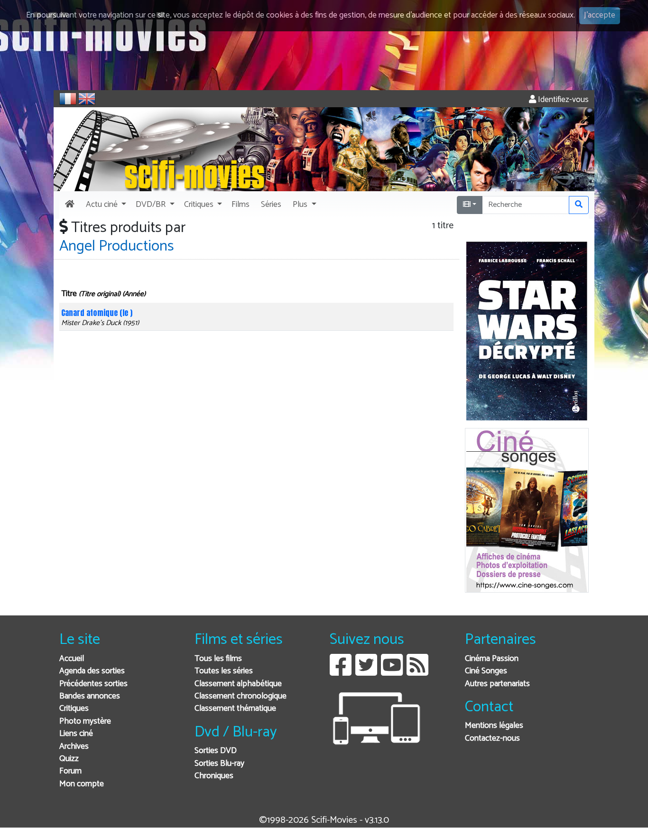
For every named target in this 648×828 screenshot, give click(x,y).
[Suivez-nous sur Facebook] (341, 672)
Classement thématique (235, 709)
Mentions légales (494, 726)
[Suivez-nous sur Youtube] (392, 672)
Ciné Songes (486, 671)
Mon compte (81, 784)
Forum (70, 771)
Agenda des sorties (92, 671)
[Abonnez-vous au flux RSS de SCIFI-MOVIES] (417, 672)
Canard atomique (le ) (96, 312)
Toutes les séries (223, 671)
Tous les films (218, 659)
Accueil (71, 659)
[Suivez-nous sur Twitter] (366, 672)
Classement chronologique (240, 696)
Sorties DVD (215, 751)
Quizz (69, 759)
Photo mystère (85, 721)
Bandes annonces (89, 696)
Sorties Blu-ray (219, 764)
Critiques (74, 709)
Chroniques (213, 776)
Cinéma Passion (491, 659)
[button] (105, 205)
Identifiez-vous (562, 100)
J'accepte (599, 15)
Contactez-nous (492, 738)
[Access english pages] (86, 98)
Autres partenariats (497, 684)
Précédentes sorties (93, 684)
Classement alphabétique (238, 684)
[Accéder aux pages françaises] (67, 98)
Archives (74, 747)
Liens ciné (76, 734)
